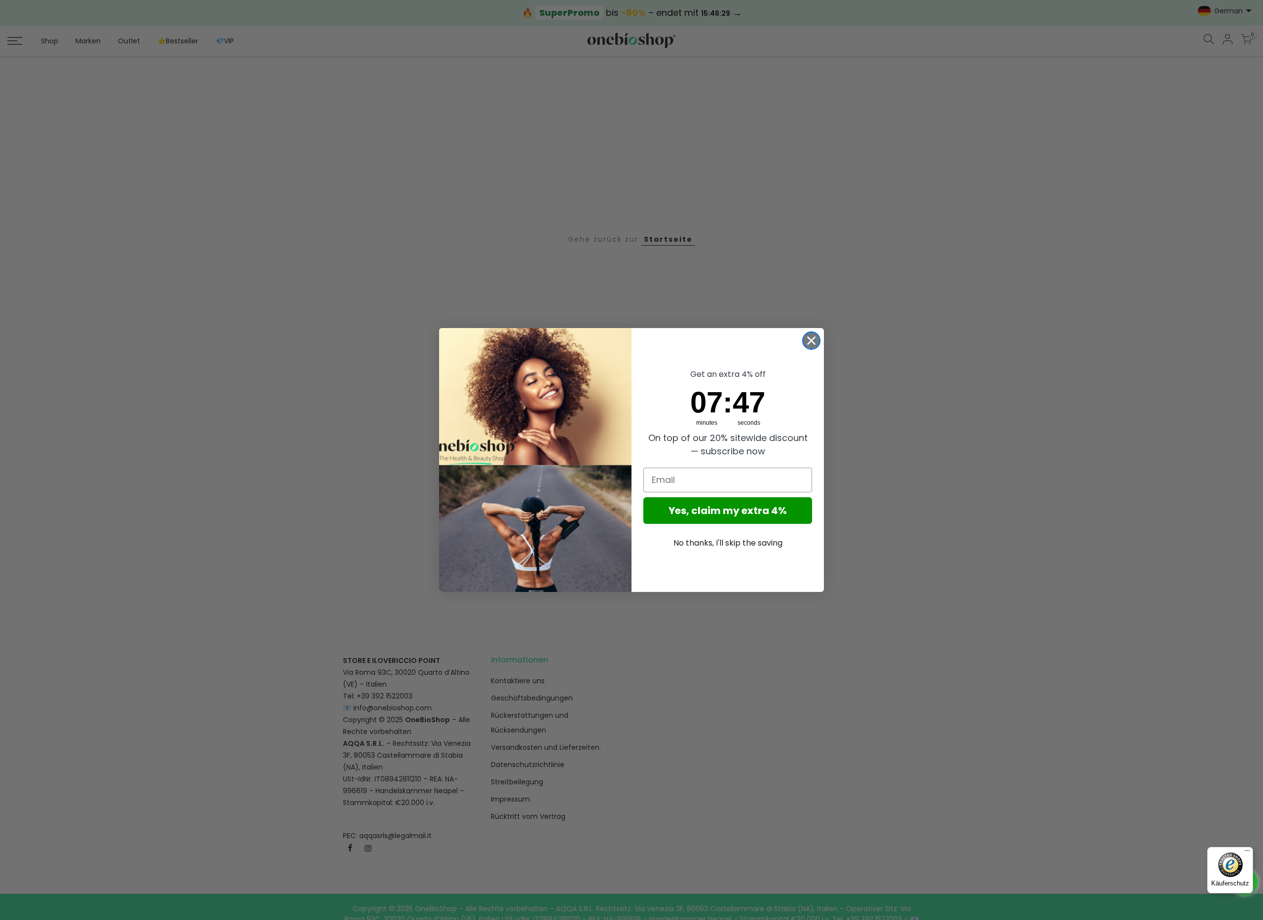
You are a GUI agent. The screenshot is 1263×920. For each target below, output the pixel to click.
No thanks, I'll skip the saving (727, 543)
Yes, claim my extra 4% (728, 510)
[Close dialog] (811, 340)
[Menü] (1247, 853)
